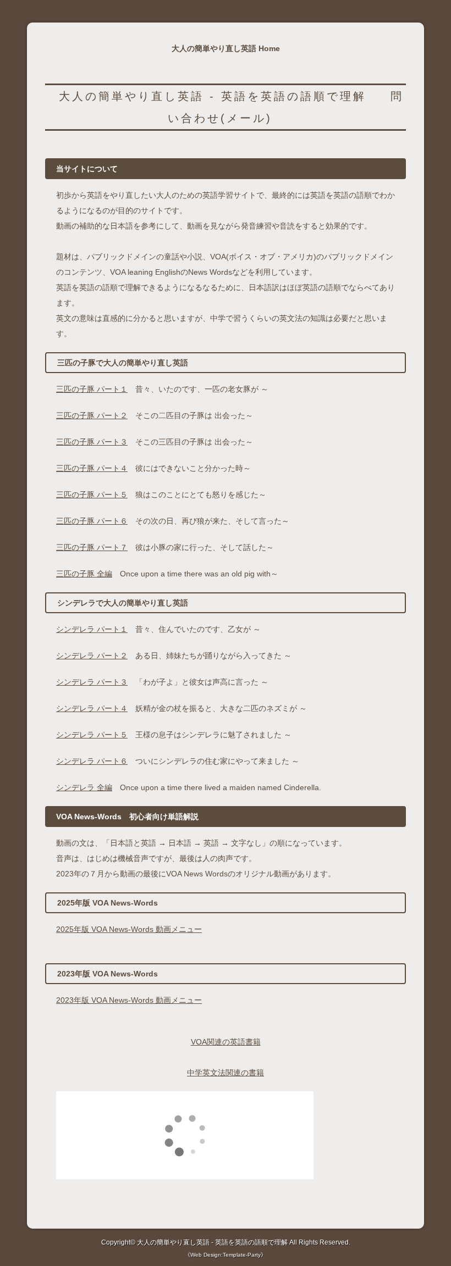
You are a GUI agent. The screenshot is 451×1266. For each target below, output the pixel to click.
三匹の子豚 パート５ (92, 494)
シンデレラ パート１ (92, 629)
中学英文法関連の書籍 (225, 1072)
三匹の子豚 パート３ (92, 441)
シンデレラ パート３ (92, 682)
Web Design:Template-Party (225, 1255)
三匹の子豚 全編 (84, 573)
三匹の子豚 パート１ (92, 389)
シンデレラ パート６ (92, 761)
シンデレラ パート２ (92, 655)
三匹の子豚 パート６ (92, 521)
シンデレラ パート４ (92, 708)
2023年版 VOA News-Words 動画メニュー (129, 1000)
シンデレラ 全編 (84, 787)
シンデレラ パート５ (92, 734)
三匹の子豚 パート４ (92, 468)
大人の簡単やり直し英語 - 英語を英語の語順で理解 (212, 96)
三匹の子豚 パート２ (92, 415)
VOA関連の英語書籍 (226, 1041)
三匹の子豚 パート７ (92, 547)
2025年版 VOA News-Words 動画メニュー (129, 929)
